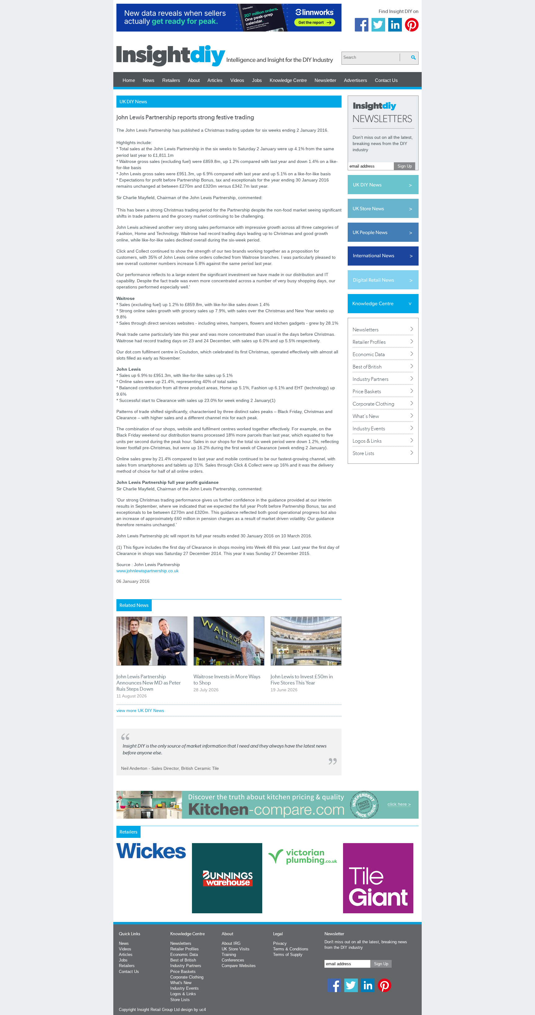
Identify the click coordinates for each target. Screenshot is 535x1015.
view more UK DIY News (140, 710)
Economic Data (369, 354)
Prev (119, 894)
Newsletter (325, 80)
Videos (237, 80)
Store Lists (363, 453)
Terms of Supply (287, 954)
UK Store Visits (236, 949)
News (148, 80)
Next (292, 894)
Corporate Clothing (373, 404)
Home (129, 80)
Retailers (171, 80)
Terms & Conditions (290, 949)
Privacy (280, 943)
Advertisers (355, 80)
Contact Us (386, 80)
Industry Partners (371, 379)
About (194, 80)
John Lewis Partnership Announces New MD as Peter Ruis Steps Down (148, 682)
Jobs (257, 80)
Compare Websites (239, 965)
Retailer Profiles (369, 342)
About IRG (231, 943)
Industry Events (369, 428)
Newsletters (366, 329)
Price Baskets (367, 391)
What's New (366, 416)
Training (229, 954)
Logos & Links (367, 441)
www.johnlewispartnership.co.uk (148, 570)
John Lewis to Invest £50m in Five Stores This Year (302, 679)
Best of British (367, 367)
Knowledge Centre (288, 80)
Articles (215, 80)
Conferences (233, 960)
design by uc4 (193, 1009)
